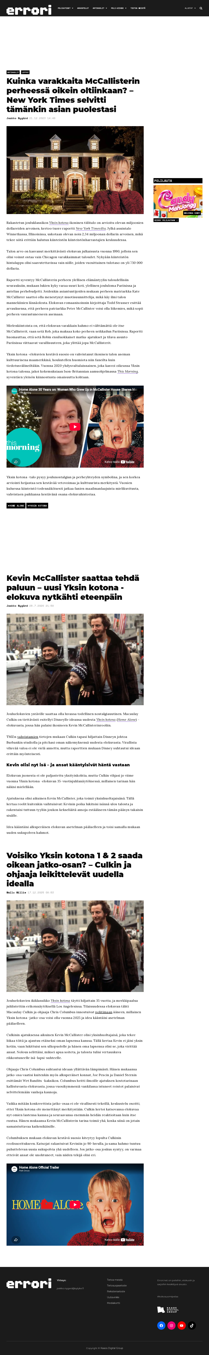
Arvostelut (83, 8)
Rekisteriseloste (116, 1291)
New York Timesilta (91, 228)
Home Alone (16, 505)
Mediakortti (113, 1303)
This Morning (127, 371)
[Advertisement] (104, 44)
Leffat (25, 72)
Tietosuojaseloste (117, 1285)
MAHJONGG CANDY (192, 213)
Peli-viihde (117, 8)
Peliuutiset (64, 8)
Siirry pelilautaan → (166, 220)
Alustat (189, 8)
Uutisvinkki (113, 1297)
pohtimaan (103, 1012)
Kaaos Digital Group (112, 1348)
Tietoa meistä (137, 8)
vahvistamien (27, 737)
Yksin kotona (59, 223)
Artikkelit (98, 8)
